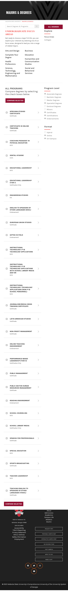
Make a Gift (48, 559)
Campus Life (49, 517)
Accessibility (19, 528)
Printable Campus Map (49, 534)
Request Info (49, 529)
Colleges (47, 40)
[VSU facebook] (28, 566)
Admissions (49, 513)
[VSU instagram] (40, 566)
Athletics (49, 520)
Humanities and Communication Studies (32, 61)
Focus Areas (49, 37)
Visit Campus (49, 549)
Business (29, 51)
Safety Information (19, 537)
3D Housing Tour (49, 544)
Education (29, 55)
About (49, 511)
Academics (49, 515)
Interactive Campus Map (48, 539)
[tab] (22, 112)
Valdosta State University (13, 21)
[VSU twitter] (34, 566)
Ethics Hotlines (19, 535)
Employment (19, 539)
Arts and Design (12, 51)
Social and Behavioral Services (29, 70)
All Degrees (53, 27)
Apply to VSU (49, 554)
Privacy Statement (19, 532)
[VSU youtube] (34, 571)
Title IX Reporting (19, 530)
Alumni (49, 522)
